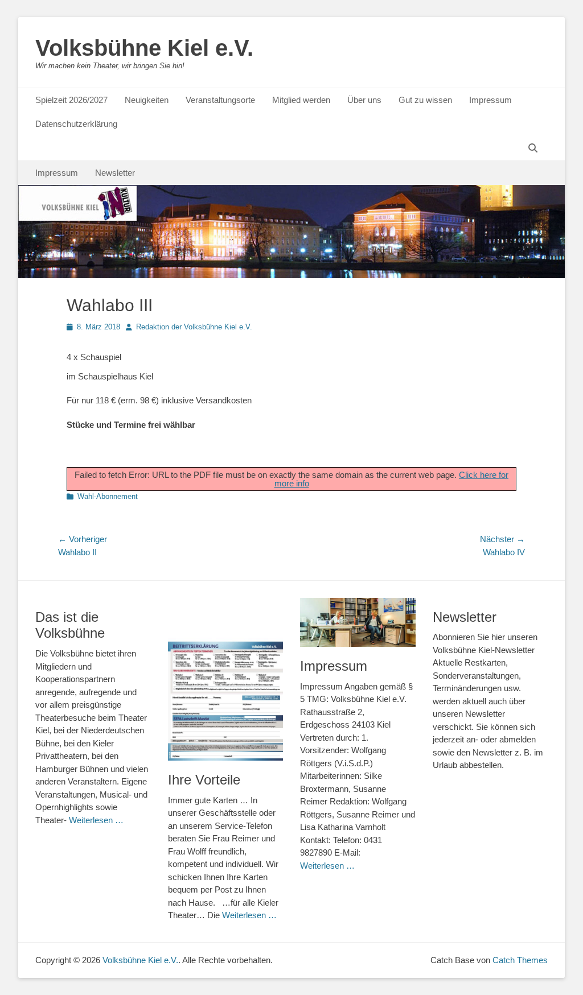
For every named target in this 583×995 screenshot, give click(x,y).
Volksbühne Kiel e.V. (144, 47)
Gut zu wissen (425, 100)
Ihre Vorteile (204, 779)
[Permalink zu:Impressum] (358, 622)
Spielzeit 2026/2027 (71, 100)
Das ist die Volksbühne (70, 625)
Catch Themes (520, 960)
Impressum (490, 100)
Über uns (364, 100)
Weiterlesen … (96, 820)
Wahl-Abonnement (107, 496)
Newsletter (115, 172)
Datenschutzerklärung (76, 124)
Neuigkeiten (147, 100)
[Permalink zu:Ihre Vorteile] (226, 679)
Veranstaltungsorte (220, 100)
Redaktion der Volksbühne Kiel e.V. (194, 327)
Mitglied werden (301, 100)
